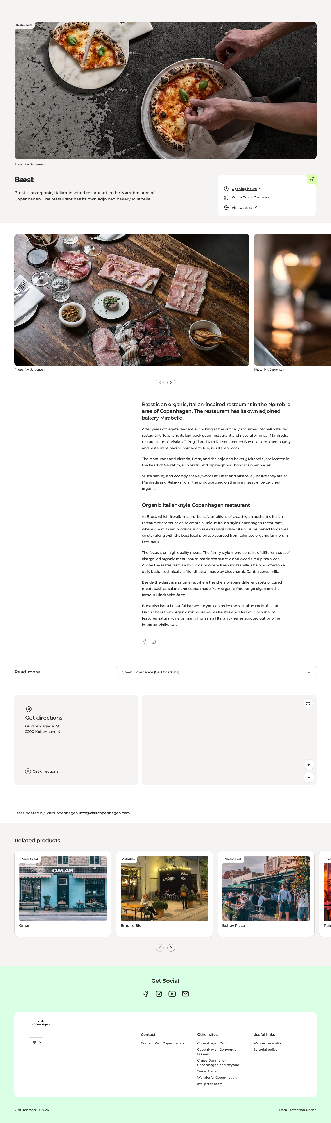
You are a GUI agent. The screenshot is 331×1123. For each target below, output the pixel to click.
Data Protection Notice (298, 1110)
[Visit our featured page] (172, 994)
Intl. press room (210, 1084)
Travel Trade (207, 1071)
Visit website (242, 208)
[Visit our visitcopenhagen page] (146, 994)
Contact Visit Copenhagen (162, 1043)
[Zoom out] (309, 777)
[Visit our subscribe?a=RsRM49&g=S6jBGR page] (185, 994)
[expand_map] (308, 703)
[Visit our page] (159, 994)
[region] (229, 740)
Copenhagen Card (212, 1043)
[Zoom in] (309, 764)
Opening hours (244, 189)
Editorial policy (265, 1050)
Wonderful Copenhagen (217, 1077)
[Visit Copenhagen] (41, 1023)
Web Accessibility (267, 1043)
